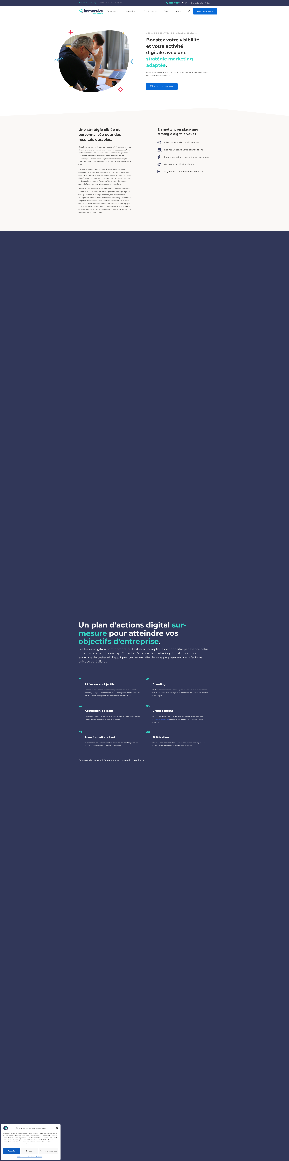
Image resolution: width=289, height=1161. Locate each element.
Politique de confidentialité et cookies (29, 1157)
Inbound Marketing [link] (160, 719)
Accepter (12, 1151)
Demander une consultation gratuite (122, 760)
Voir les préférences (48, 1151)
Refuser (29, 1151)
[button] (57, 1128)
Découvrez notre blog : (87, 3)
